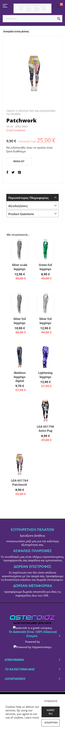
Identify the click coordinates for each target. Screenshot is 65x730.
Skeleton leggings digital (20, 377)
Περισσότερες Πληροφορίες (28, 198)
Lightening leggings (45, 375)
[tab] (32, 197)
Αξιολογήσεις (18, 206)
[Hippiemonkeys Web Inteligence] (32, 647)
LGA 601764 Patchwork (19, 482)
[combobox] (32, 18)
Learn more (32, 717)
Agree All (51, 711)
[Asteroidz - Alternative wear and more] (32, 8)
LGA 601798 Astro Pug (45, 428)
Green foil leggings (45, 267)
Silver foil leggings (19, 321)
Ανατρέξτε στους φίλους (16, 31)
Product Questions (21, 214)
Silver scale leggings (19, 267)
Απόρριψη (51, 722)
